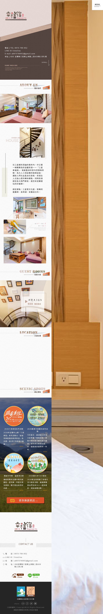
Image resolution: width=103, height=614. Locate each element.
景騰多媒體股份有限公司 (22, 610)
